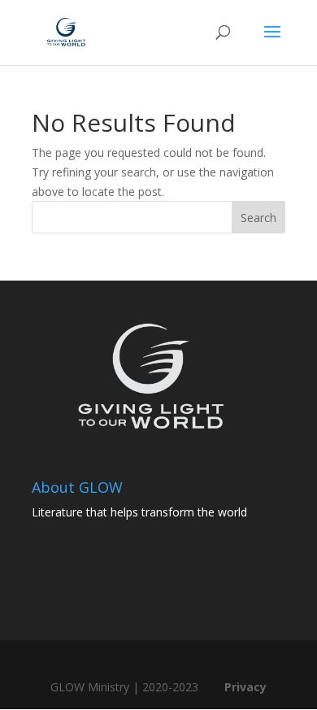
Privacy (245, 687)
